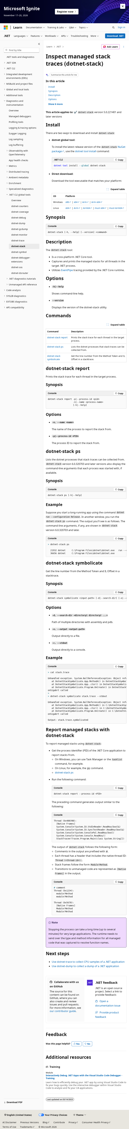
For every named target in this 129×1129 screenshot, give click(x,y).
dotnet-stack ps (55, 346)
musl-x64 (99, 208)
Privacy (72, 1122)
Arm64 (86, 208)
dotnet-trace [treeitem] (17, 240)
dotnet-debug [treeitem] (18, 217)
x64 (75, 202)
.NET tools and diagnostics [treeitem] (20, 56)
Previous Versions (29, 1122)
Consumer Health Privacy (95, 1122)
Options (52, 99)
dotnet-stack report (57, 337)
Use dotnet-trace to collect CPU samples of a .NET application (88, 961)
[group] (86, 549)
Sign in (121, 27)
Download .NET (115, 35)
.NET (58, 46)
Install (51, 86)
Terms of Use (9, 1126)
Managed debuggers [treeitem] (20, 116)
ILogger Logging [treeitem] (17, 133)
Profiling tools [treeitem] (16, 121)
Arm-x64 (95, 202)
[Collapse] (39, 43)
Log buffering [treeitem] (16, 144)
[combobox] (21, 50)
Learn (49, 46)
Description (54, 95)
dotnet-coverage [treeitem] (20, 211)
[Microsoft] (6, 27)
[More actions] (123, 46)
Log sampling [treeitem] (16, 139)
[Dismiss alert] (122, 6)
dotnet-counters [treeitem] (19, 206)
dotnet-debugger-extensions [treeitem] (20, 259)
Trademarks (26, 1126)
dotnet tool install (85, 151)
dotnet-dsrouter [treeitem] (19, 273)
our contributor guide (63, 1011)
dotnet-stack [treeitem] (18, 246)
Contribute (59, 1122)
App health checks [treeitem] (18, 160)
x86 (67, 202)
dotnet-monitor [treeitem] (19, 234)
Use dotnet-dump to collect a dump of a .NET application (85, 966)
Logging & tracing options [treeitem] (22, 127)
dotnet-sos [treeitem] (16, 267)
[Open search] (113, 27)
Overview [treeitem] (14, 110)
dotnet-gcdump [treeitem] (19, 229)
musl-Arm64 (115, 208)
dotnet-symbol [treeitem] (19, 251)
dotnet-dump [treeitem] (18, 223)
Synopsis (53, 91)
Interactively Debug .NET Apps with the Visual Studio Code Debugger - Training (84, 1077)
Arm (84, 202)
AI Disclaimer (10, 1122)
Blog (45, 1122)
